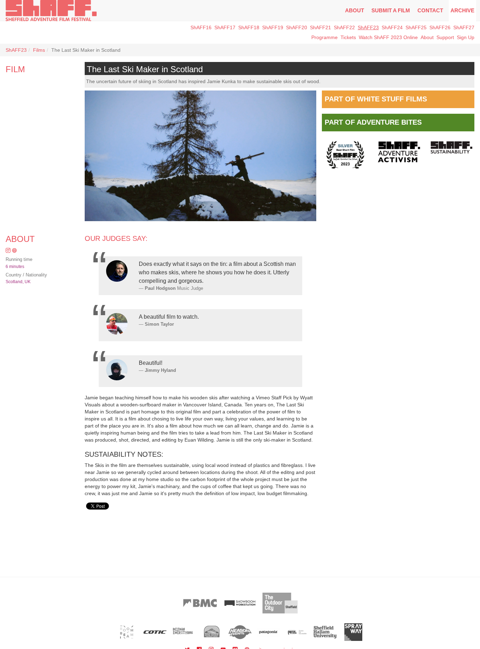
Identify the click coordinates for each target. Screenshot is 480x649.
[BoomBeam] (126, 632)
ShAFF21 (320, 27)
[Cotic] (155, 632)
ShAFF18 (248, 27)
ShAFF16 (201, 27)
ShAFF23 (368, 27)
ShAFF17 (224, 27)
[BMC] (200, 603)
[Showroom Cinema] (240, 603)
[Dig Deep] (211, 632)
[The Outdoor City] (280, 603)
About (354, 10)
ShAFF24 (392, 27)
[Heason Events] (240, 632)
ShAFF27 (463, 27)
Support (445, 37)
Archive (462, 10)
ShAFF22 (344, 27)
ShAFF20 (296, 27)
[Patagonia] (268, 632)
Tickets (348, 37)
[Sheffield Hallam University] (325, 632)
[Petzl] (297, 632)
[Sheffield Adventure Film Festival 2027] (51, 10)
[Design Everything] (183, 632)
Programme (324, 37)
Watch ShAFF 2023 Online (388, 37)
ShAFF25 (416, 27)
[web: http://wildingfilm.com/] (14, 251)
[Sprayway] (353, 632)
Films (39, 50)
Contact (430, 10)
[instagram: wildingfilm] (9, 251)
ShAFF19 (272, 27)
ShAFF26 (439, 27)
